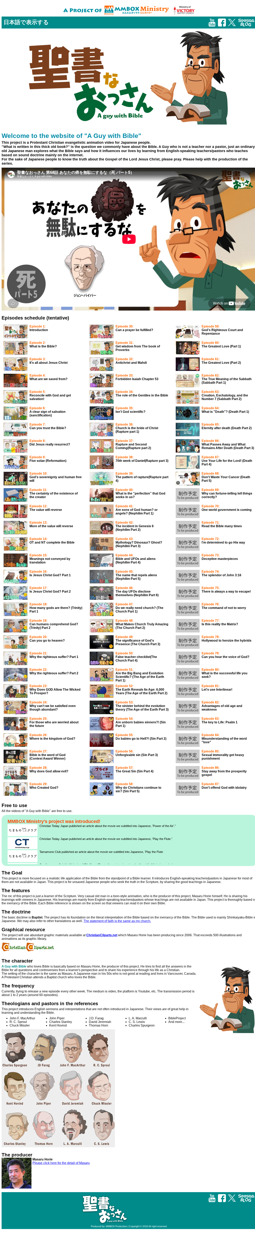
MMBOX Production (116, 1226)
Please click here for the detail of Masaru (61, 1163)
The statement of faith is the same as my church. (117, 921)
